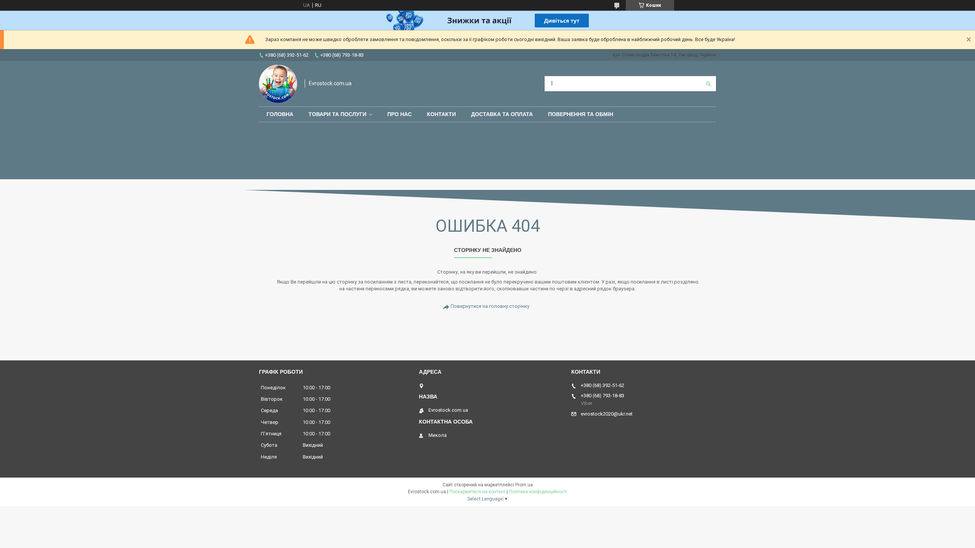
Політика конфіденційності (538, 491)
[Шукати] (708, 83)
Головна (280, 114)
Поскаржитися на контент (477, 491)
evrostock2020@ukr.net (607, 414)
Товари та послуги (337, 114)
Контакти (441, 114)
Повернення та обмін (580, 114)
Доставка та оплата (502, 114)
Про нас (399, 114)
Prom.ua (524, 484)
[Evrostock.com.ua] (278, 84)
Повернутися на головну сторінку (490, 306)
